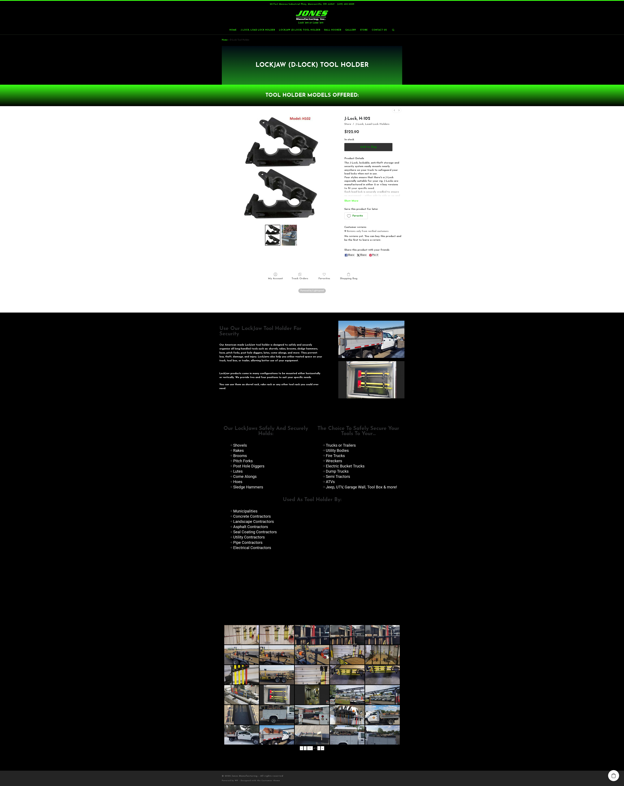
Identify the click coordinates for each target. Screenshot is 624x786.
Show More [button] (351, 201)
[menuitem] (394, 110)
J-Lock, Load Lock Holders (372, 124)
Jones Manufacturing (245, 776)
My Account (275, 278)
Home (225, 40)
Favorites (324, 278)
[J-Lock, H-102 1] (289, 235)
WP (236, 781)
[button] (356, 216)
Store (347, 124)
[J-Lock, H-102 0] (272, 235)
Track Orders (300, 278)
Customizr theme (270, 781)
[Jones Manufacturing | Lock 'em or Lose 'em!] (312, 16)
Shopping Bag (348, 278)
